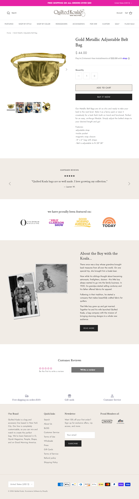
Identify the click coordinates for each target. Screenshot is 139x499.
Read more (88, 328)
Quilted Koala (19, 491)
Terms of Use (49, 436)
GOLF (117, 24)
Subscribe (73, 443)
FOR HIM (93, 24)
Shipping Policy (51, 462)
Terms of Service (51, 453)
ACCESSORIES (79, 24)
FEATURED (9, 24)
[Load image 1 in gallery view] (38, 68)
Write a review (87, 369)
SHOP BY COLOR (43, 24)
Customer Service (51, 432)
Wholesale (48, 440)
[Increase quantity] (94, 76)
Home (9, 33)
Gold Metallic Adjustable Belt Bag (25, 33)
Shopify (45, 491)
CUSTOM (106, 24)
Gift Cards (48, 449)
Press (46, 445)
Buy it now (103, 96)
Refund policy (50, 457)
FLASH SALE (130, 24)
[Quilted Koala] (70, 13)
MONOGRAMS (61, 24)
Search (47, 419)
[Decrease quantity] (78, 76)
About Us (48, 423)
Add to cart (104, 87)
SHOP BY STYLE (25, 24)
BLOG (46, 428)
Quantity (79, 70)
